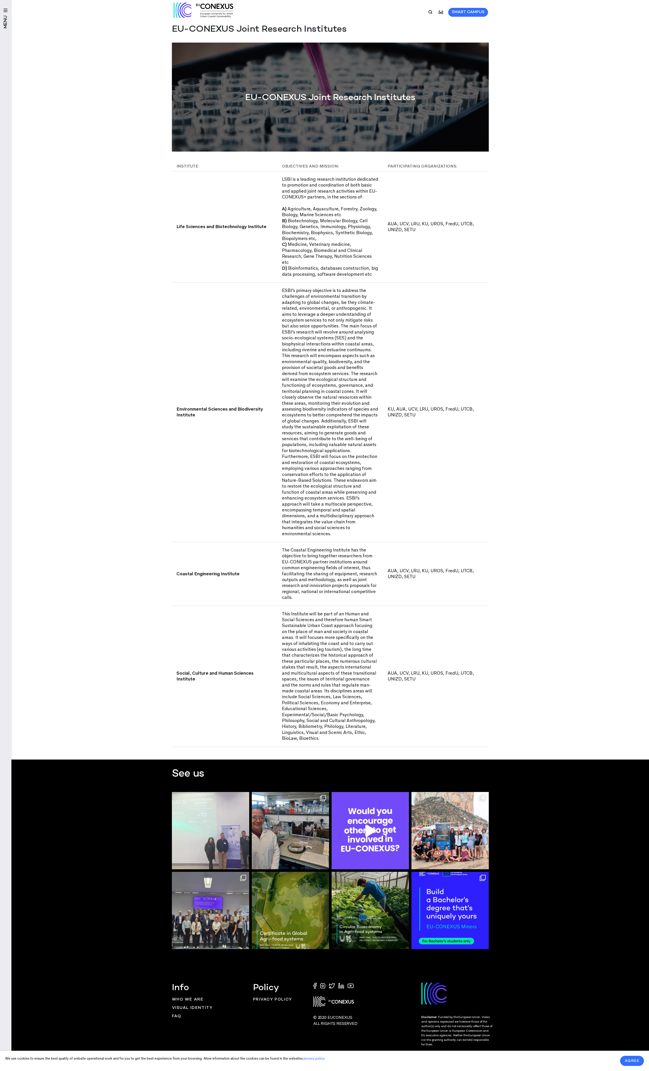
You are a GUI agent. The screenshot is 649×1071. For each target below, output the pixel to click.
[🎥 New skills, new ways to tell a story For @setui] (290, 830)
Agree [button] (632, 1061)
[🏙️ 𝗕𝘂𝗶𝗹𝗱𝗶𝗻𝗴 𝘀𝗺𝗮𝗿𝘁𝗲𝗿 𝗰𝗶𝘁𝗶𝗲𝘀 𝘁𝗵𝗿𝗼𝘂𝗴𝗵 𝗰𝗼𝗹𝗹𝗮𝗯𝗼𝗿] (210, 910)
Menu (5, 21)
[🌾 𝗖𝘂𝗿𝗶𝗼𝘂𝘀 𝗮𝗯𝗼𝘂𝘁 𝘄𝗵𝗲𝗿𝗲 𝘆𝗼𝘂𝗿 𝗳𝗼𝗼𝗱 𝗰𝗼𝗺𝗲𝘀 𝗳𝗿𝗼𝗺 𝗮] (290, 910)
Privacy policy (272, 1000)
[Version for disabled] (440, 12)
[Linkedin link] (341, 985)
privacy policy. (314, 1058)
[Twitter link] (332, 985)
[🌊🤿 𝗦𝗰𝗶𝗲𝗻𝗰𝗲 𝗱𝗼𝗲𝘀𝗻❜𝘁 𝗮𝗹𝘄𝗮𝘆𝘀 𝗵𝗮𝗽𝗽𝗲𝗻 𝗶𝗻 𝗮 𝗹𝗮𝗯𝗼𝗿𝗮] (450, 830)
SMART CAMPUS (468, 12)
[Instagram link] (323, 985)
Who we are (188, 1000)
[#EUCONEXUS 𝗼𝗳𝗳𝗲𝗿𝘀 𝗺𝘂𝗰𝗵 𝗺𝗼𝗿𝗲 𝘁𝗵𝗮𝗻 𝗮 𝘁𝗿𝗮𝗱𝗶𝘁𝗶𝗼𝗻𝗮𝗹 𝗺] (370, 830)
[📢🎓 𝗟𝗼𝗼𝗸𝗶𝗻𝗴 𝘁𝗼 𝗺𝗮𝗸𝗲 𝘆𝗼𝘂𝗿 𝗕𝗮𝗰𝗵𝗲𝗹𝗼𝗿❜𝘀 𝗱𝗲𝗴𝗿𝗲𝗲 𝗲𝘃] (450, 910)
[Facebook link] (316, 985)
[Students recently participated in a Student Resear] (210, 830)
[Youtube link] (350, 985)
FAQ (176, 1016)
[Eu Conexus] (203, 10)
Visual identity (192, 1008)
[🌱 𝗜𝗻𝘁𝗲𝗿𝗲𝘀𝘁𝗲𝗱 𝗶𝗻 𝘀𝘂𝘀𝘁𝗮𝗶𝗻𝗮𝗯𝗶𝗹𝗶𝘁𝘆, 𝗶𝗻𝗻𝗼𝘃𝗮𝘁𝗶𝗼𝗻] (370, 910)
